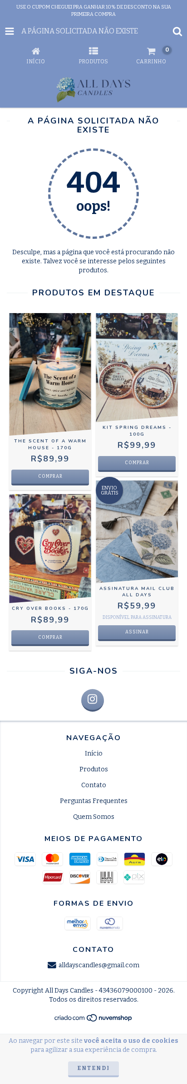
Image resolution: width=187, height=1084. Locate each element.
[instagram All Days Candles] (92, 700)
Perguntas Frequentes (94, 801)
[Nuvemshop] (93, 1020)
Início (94, 753)
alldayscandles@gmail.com (99, 965)
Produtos (93, 769)
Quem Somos (93, 817)
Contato (93, 785)
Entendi (93, 1068)
